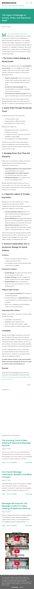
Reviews (18, 5)
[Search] (27, 3)
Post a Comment (12, 462)
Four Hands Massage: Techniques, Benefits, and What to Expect (17, 474)
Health (14, 5)
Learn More (14, 587)
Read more (29, 462)
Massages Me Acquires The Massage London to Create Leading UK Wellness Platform (16, 506)
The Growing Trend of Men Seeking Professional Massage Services (16, 443)
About (3, 5)
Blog (23, 5)
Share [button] (28, 385)
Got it (21, 587)
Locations (8, 5)
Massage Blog (9, 2)
